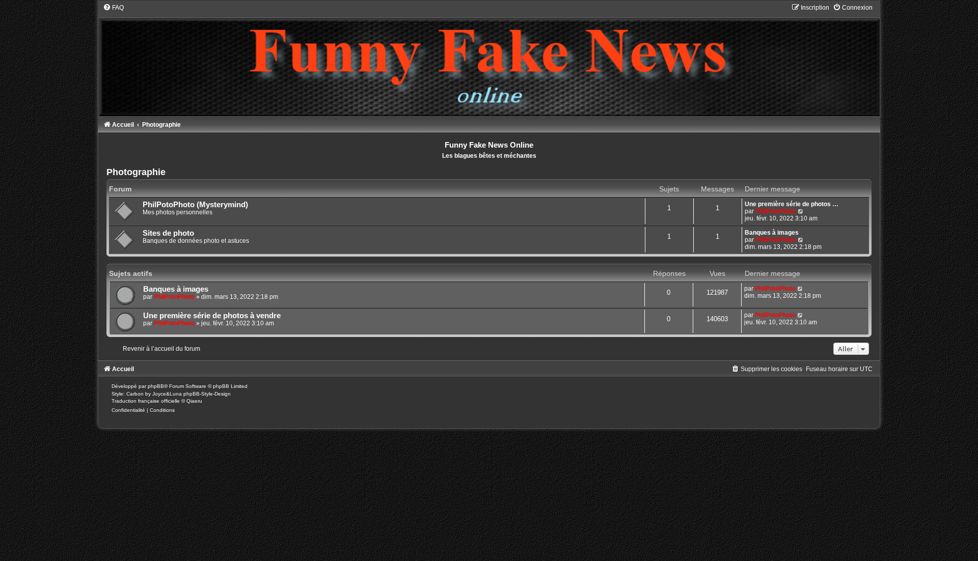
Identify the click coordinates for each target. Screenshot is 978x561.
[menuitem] (113, 7)
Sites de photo (168, 233)
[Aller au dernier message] (800, 288)
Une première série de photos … (791, 204)
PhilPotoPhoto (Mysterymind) (195, 205)
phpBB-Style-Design (207, 394)
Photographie (136, 172)
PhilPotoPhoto (775, 211)
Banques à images (772, 232)
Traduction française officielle (146, 401)
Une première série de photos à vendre (212, 316)
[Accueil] (488, 60)
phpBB (156, 386)
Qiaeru (194, 401)
